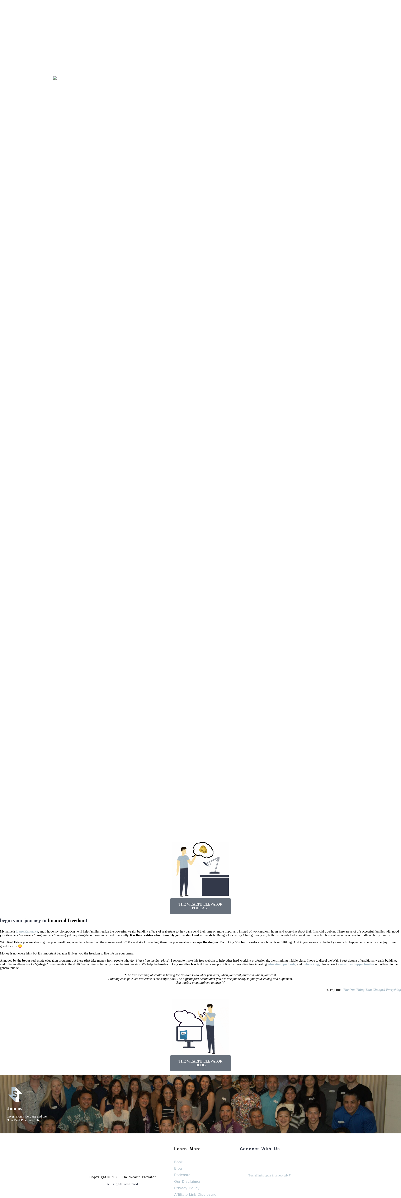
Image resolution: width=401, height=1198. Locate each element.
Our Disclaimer (187, 1181)
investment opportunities (356, 964)
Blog (178, 1168)
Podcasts (182, 1175)
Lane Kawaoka (27, 931)
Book (178, 1162)
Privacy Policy (187, 1188)
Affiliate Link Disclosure (195, 1194)
